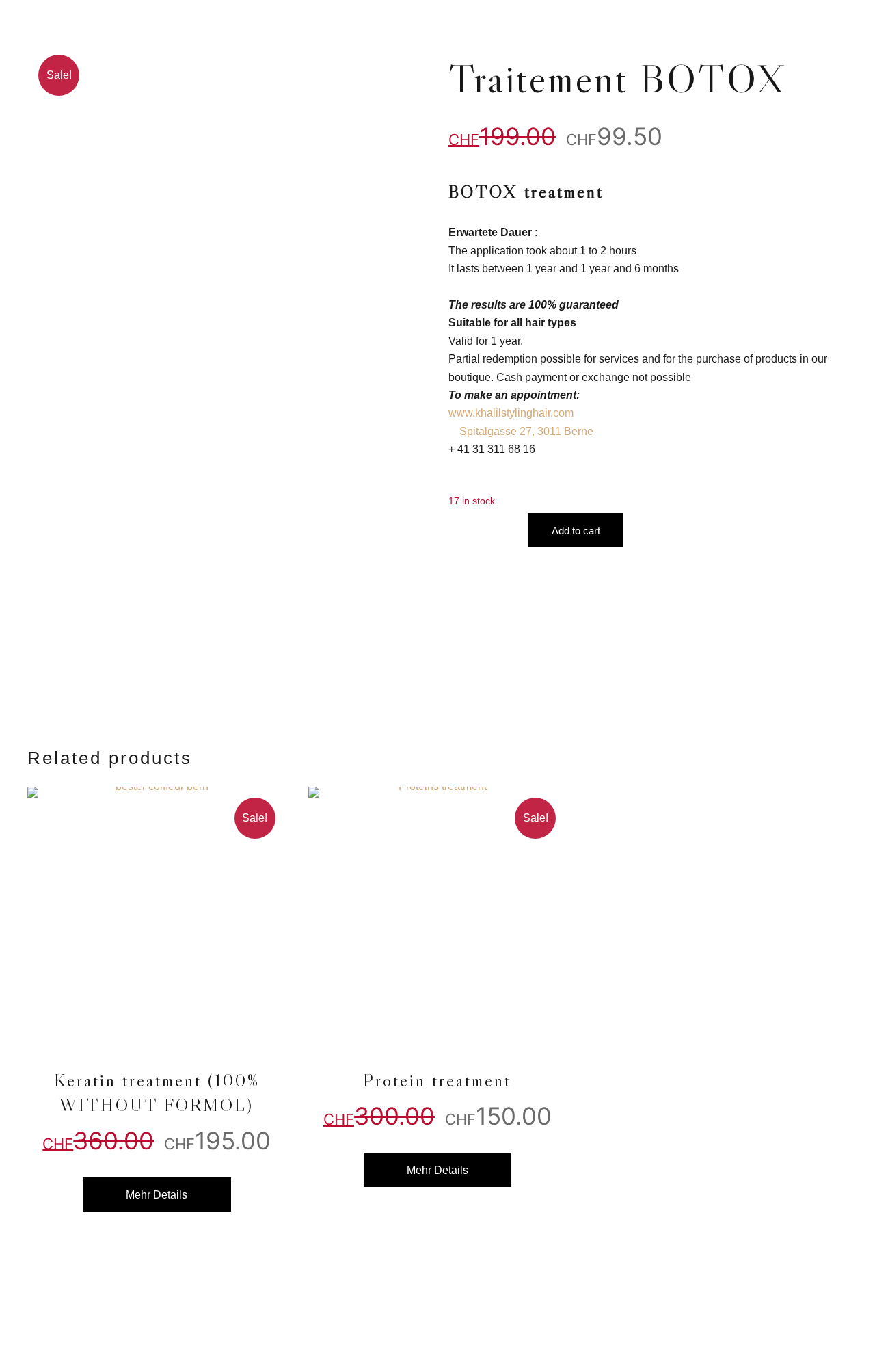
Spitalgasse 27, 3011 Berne (526, 431)
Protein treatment (437, 1080)
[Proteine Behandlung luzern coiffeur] (437, 916)
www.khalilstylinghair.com (511, 413)
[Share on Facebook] (777, 704)
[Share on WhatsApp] (831, 704)
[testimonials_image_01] (156, 916)
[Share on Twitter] (804, 704)
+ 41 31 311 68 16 (491, 449)
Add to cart (576, 530)
